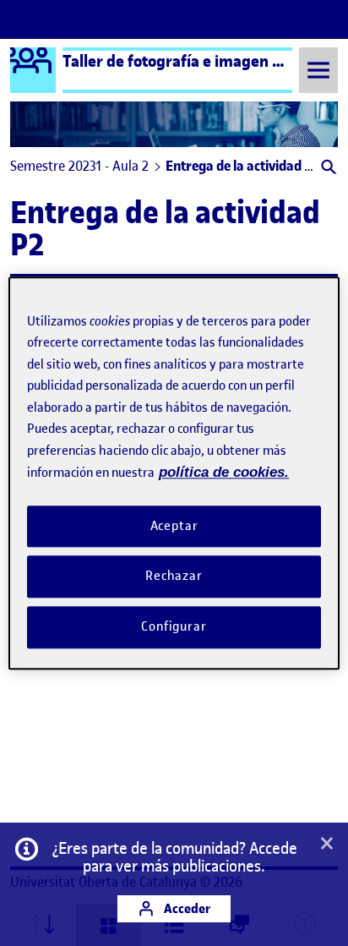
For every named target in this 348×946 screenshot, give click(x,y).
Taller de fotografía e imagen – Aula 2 (196, 61)
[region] (173, 473)
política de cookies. (224, 472)
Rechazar (174, 576)
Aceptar (174, 525)
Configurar (174, 626)
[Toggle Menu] (318, 70)
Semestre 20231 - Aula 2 (79, 165)
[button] (327, 168)
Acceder (185, 908)
